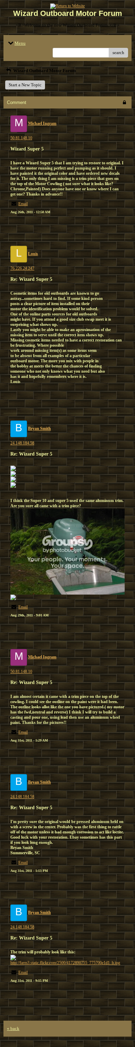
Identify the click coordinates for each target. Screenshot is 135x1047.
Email (23, 203)
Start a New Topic (25, 84)
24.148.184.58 (22, 443)
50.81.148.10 (21, 138)
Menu (20, 43)
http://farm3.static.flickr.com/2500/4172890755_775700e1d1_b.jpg (65, 962)
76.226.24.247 (22, 268)
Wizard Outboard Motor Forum (44, 70)
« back (13, 1028)
